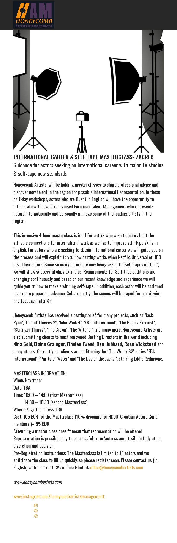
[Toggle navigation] (161, 1)
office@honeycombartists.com (116, 467)
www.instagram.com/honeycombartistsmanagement (59, 496)
